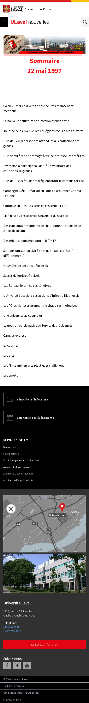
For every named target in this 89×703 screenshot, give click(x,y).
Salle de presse (11, 453)
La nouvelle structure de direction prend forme (36, 121)
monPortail (44, 9)
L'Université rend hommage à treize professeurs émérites (44, 156)
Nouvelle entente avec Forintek (25, 265)
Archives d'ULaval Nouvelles (18, 473)
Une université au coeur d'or (22, 315)
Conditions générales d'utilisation (21, 460)
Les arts (8, 355)
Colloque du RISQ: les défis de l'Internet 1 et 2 (35, 206)
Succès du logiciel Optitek (21, 275)
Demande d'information (44, 644)
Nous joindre (10, 446)
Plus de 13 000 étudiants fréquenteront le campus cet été (43, 181)
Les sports (10, 375)
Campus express (14, 335)
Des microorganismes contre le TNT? (29, 240)
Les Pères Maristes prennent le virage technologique (40, 305)
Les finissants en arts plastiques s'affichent (33, 365)
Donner (29, 9)
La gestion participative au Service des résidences (37, 325)
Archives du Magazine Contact (19, 480)
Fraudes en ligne (12, 699)
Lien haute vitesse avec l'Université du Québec (35, 216)
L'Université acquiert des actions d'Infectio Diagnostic (41, 295)
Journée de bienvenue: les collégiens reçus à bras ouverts (43, 131)
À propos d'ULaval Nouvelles (18, 466)
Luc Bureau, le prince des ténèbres (27, 285)
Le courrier (10, 345)
